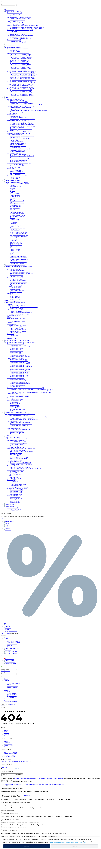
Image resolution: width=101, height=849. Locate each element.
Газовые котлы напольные (15, 344)
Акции (5, 689)
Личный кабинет (5, 671)
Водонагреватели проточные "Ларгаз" (20, 67)
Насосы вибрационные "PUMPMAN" (20, 139)
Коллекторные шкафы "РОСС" (18, 282)
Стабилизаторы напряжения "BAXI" (20, 37)
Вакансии (8, 650)
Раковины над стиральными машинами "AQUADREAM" (25, 468)
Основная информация (13, 639)
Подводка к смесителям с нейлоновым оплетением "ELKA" (26, 104)
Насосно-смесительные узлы (18, 283)
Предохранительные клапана (18, 290)
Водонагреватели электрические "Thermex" (22, 87)
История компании (12, 644)
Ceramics (12, 188)
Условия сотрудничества (12, 648)
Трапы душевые (14, 130)
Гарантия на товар (10, 662)
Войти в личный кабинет (10, 752)
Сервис (7, 629)
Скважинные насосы (15, 147)
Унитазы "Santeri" (15, 502)
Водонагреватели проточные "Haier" (20, 56)
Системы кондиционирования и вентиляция (20, 30)
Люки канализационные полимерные (18, 133)
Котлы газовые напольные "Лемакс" (20, 356)
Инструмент (11, 114)
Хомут (12, 247)
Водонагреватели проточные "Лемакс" (20, 68)
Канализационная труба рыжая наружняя (21, 121)
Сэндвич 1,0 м (14, 240)
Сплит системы (14, 32)
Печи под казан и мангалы (17, 263)
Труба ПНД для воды (14, 153)
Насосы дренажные (15, 140)
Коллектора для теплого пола (18, 280)
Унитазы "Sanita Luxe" (16, 498)
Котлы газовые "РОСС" (16, 352)
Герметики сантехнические (15, 447)
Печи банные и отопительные (16, 256)
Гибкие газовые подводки (15, 309)
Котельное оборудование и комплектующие (17, 340)
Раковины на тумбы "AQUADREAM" (20, 467)
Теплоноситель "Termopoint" (17, 432)
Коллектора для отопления (17, 279)
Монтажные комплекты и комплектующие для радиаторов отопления (27, 416)
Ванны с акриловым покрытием (18, 443)
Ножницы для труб (15, 116)
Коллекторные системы (15, 277)
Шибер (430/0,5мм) (15, 249)
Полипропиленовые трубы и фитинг (18, 148)
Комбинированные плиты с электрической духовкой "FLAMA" (27, 27)
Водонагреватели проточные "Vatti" (19, 63)
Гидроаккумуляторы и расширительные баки (20, 106)
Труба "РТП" (13, 157)
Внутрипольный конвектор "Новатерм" (18, 415)
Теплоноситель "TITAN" (16, 431)
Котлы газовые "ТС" (15, 353)
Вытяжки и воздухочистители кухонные (19, 17)
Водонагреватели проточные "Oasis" (20, 60)
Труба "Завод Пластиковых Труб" (19, 154)
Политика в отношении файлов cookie (11, 784)
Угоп (11, 410)
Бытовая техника (9, 10)
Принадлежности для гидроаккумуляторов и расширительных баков (28, 110)
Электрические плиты (14, 40)
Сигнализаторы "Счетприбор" (18, 331)
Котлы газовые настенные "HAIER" (20, 365)
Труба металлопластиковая (17, 161)
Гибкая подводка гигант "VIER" (19, 102)
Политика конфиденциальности (30, 784)
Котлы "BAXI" (14, 402)
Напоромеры (11, 324)
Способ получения (11, 663)
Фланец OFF (13, 246)
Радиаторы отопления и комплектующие (17, 412)
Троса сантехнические (16, 454)
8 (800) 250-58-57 (5, 762)
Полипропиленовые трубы (17, 150)
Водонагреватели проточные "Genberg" (20, 54)
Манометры (11, 322)
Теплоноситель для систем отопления (18, 429)
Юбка (11, 255)
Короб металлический (16, 319)
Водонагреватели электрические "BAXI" (21, 90)
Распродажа (7, 742)
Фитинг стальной (15, 297)
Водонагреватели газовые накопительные (19, 48)
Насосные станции (15, 137)
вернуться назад (5, 724)
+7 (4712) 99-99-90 (15, 762)
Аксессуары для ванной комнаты (17, 438)
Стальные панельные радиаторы (19, 425)
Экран (11, 253)
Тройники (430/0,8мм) (16, 245)
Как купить (9, 625)
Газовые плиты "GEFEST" (17, 24)
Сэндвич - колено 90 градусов (18, 233)
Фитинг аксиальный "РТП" (17, 166)
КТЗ (9, 317)
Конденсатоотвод (14, 208)
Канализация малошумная (17, 127)
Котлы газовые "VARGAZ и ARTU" (20, 346)
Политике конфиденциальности (56, 842)
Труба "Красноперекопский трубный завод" (22, 156)
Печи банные (13, 260)
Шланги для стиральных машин (17, 175)
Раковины (11, 465)
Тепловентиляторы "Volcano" (18, 34)
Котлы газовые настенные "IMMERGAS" (21, 366)
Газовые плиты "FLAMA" (17, 23)
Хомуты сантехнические (16, 171)
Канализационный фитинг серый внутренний (22, 126)
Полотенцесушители (14, 461)
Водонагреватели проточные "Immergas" (21, 57)
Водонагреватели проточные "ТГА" (19, 70)
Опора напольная (14, 219)
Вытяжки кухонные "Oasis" (17, 20)
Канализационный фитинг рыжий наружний (22, 124)
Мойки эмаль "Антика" (16, 460)
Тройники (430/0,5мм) (16, 243)
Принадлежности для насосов (18, 146)
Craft (11, 189)
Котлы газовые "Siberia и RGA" (18, 345)
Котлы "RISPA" (14, 405)
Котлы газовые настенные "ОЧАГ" (19, 376)
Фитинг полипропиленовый (17, 151)
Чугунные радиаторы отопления (19, 426)
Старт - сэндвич (14, 230)
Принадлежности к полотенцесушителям (21, 464)
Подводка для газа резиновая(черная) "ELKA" (22, 312)
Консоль (12, 209)
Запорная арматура (13, 269)
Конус (11, 211)
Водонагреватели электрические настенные (20, 88)
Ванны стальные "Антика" (17, 444)
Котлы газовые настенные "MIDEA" (20, 368)
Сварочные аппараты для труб (18, 117)
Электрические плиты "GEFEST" (19, 42)
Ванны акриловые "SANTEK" (18, 441)
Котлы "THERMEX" (15, 406)
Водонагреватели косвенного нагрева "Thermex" (23, 80)
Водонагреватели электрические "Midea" (21, 94)
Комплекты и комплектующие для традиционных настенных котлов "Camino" (31, 390)
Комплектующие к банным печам (19, 259)
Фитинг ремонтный (15, 296)
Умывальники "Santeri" (16, 494)
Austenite (12, 185)
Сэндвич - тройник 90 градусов (18, 236)
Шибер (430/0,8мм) (15, 250)
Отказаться (74, 846)
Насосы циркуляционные (17, 144)
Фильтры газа (11, 338)
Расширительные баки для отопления (20, 112)
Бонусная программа (11, 651)
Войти (2, 518)
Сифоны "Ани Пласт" (16, 478)
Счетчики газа (14, 336)
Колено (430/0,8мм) (15, 206)
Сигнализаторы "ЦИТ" (16, 332)
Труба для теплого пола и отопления (18, 158)
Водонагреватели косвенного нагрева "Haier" (22, 75)
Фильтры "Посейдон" (16, 474)
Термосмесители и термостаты (18, 285)
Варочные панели (15, 14)
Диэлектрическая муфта (14, 315)
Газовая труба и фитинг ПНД (16, 305)
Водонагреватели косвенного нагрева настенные (21, 81)
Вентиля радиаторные (16, 287)
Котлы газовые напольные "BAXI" (19, 355)
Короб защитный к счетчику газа (17, 318)
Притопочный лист (15, 229)
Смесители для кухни (16, 485)
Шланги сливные (14, 178)
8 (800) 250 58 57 (5, 633)
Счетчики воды (14, 335)
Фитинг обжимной (15, 167)
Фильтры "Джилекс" (15, 473)
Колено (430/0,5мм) (15, 205)
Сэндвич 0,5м (14, 239)
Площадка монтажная (16, 225)
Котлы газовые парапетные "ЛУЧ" (19, 379)
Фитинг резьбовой (15, 294)
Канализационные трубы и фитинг (18, 120)
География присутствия (13, 642)
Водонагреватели (10, 45)
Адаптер (12, 191)
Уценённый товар (10, 504)
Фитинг (10, 293)
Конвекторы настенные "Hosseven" (19, 396)
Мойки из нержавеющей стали (18, 458)
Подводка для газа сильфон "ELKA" (20, 314)
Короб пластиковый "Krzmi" (17, 321)
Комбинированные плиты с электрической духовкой (22, 25)
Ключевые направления (13, 641)
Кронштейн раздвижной (16, 212)
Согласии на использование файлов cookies (75, 842)
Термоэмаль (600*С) (15, 242)
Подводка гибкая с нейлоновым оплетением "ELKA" (24, 103)
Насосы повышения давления (18, 143)
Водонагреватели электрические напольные (20, 84)
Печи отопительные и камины (18, 262)
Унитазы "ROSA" (15, 497)
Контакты (8, 628)
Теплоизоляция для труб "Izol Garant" (18, 487)
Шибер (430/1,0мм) (15, 252)
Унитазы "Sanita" (14, 499)
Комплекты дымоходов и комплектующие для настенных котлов (25, 388)
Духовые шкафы (14, 15)
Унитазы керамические (14, 495)
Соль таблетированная (14, 428)
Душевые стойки (14, 481)
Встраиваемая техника (14, 13)
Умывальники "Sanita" (16, 491)
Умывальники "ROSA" (16, 490)
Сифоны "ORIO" (14, 477)
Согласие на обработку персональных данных (51, 784)
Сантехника (9, 435)
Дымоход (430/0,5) (15, 193)
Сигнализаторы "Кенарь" (17, 328)
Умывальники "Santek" (16, 492)
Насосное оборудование (15, 134)
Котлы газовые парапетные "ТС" (19, 385)
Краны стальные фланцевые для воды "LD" (22, 273)
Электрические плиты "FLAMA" (19, 41)
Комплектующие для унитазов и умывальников (21, 448)
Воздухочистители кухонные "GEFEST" (21, 18)
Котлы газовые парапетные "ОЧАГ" (20, 382)
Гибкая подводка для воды (15, 100)
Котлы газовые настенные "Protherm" (20, 371)
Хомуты (10, 168)
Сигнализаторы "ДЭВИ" (17, 327)
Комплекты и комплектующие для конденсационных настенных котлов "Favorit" (32, 389)
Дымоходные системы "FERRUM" (18, 184)
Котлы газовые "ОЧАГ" (16, 351)
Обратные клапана (15, 289)
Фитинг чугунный (15, 299)
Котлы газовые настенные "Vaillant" (19, 373)
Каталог (6, 741)
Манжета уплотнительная (17, 216)
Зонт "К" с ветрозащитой (17, 203)
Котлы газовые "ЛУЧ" (16, 349)
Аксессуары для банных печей (18, 257)
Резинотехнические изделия (15, 470)
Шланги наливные (15, 177)
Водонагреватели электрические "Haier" (21, 85)
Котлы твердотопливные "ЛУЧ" (18, 399)
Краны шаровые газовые (16, 275)
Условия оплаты (9, 659)
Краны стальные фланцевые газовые (20, 272)
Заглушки (12, 198)
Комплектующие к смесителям (18, 482)
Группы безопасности (13, 267)
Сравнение (9, 525)
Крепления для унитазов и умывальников (21, 451)
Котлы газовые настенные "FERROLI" (20, 362)
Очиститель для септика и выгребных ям (21, 129)
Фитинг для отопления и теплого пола (19, 163)
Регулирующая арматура (15, 286)
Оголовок (12, 218)
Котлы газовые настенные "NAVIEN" (20, 369)
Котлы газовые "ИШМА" (17, 348)
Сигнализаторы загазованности (16, 325)
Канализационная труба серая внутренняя (21, 123)
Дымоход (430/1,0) (15, 196)
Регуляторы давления (16, 292)
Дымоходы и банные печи (13, 180)
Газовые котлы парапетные (15, 378)
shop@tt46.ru (4, 767)
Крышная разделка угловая (17, 215)
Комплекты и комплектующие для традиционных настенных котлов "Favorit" (31, 392)
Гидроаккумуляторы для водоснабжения (21, 109)
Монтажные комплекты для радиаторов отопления (23, 419)
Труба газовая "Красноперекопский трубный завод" (24, 307)
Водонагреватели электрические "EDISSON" (22, 91)
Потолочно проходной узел (17, 228)
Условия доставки (10, 660)
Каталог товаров (9, 521)
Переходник (13, 222)
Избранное (8, 526)
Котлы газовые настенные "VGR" (19, 372)
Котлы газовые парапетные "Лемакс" (20, 380)
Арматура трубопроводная (17, 270)
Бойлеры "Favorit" (15, 50)
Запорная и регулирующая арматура (15, 265)
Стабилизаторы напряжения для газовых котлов (21, 35)
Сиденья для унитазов (16, 453)
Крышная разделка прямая (17, 213)
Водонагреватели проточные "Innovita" (20, 58)
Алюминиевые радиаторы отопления (20, 422)
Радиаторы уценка (15, 510)
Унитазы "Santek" (15, 501)
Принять (26, 846)
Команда (9, 645)
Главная (7, 528)
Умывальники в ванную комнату (17, 488)
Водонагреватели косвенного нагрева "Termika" (23, 78)
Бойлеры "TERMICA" (16, 51)
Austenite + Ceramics (15, 186)
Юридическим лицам (11, 631)
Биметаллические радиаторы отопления (21, 424)
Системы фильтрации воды (15, 471)
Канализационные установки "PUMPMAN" (22, 136)
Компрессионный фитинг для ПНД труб (19, 131)
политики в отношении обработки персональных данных (29, 778)
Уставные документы (11, 653)
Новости (7, 626)
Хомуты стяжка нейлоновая (17, 173)
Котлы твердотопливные (14, 398)
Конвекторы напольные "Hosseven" (19, 395)
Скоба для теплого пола (16, 164)
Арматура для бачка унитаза (17, 450)
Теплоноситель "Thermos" (17, 434)
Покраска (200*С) (15, 226)
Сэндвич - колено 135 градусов (18, 232)
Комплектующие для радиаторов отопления (22, 418)
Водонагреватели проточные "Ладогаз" (20, 65)
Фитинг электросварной (16, 308)
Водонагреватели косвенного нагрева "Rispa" (22, 77)
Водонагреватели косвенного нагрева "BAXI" (22, 73)
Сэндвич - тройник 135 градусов (19, 235)
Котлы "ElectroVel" (15, 403)
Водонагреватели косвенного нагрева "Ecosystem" (23, 74)
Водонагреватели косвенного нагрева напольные (21, 71)
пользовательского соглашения (55, 778)
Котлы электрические (14, 400)
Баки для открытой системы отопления (20, 107)
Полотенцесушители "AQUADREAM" (20, 463)
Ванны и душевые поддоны (16, 440)
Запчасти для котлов (13, 386)
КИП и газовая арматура (12, 301)
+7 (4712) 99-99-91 (25, 762)
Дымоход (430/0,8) (15, 195)
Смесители (11, 480)
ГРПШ (9, 304)
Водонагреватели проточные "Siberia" (20, 61)
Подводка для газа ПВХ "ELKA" (19, 311)
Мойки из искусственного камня (19, 457)
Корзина (8, 523)
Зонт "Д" (12, 199)
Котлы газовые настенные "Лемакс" (20, 375)
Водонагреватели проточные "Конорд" (20, 64)
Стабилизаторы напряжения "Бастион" (20, 38)
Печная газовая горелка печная (16, 409)
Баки (11, 192)
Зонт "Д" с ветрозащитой (17, 201)
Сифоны (11, 475)
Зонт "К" (12, 202)
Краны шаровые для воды (17, 276)
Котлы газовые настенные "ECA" (19, 361)
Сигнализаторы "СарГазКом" (18, 329)
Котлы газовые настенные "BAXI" (19, 359)
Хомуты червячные (15, 174)
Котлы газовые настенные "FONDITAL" (21, 363)
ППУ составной (14, 220)
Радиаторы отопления (14, 421)
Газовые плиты (12, 21)
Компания (8, 530)
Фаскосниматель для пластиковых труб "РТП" (22, 119)
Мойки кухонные (13, 455)
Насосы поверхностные (16, 141)
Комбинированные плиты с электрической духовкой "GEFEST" (27, 28)
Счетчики (11, 334)
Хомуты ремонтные (15, 170)
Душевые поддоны (15, 446)
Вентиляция (13, 31)
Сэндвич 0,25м (14, 237)
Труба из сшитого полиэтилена (18, 160)
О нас (7, 638)
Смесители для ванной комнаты (18, 484)
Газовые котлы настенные (15, 358)
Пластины (13, 223)
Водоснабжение (10, 97)
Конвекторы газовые (14, 393)
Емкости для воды (13, 113)
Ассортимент (10, 647)
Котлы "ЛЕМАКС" (15, 407)
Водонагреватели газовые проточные (18, 53)
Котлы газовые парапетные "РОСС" (20, 383)
